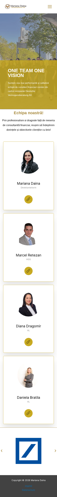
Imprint (28, 486)
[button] (1, 450)
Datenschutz (28, 490)
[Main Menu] (50, 7)
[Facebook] (28, 199)
